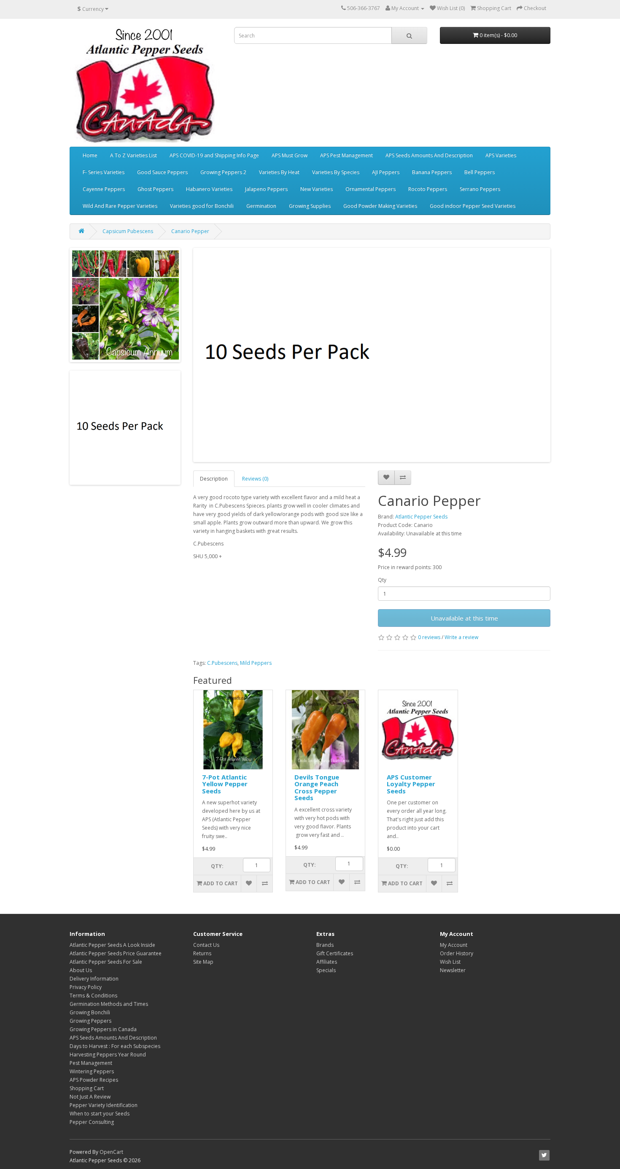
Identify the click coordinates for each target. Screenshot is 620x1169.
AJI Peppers (385, 172)
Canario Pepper (190, 231)
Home (90, 155)
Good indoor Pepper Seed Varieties (472, 206)
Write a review (461, 637)
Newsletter (453, 970)
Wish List (450, 961)
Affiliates (326, 961)
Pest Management (91, 1063)
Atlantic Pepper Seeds (421, 516)
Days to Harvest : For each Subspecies (115, 1046)
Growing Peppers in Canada (103, 1029)
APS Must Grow (289, 155)
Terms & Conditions (93, 995)
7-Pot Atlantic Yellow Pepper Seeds (225, 784)
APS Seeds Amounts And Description (429, 155)
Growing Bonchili (90, 1012)
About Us (81, 970)
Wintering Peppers (92, 1071)
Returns (202, 953)
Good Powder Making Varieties (380, 206)
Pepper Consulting (92, 1122)
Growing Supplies (310, 206)
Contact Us (206, 945)
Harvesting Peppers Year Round (108, 1054)
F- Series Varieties (103, 172)
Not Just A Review (90, 1096)
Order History (456, 953)
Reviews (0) (255, 478)
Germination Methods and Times (109, 1004)
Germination (261, 206)
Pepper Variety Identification (103, 1105)
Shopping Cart (87, 1088)
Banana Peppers (432, 172)
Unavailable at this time (464, 618)
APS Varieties (500, 155)
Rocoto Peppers (427, 189)
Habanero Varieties (209, 189)
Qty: (217, 866)
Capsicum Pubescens (127, 231)
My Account (453, 945)
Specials (326, 970)
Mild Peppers (256, 662)
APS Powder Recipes (94, 1079)
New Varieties (316, 189)
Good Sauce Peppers (162, 172)
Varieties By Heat (279, 172)
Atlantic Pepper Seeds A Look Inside (112, 945)
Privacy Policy (86, 987)
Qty (382, 579)
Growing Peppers (90, 1020)
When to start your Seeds (99, 1113)
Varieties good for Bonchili (202, 206)
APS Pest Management (346, 155)
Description (214, 478)
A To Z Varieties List (133, 155)
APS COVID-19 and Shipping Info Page (214, 155)
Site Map (203, 961)
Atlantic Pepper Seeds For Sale (106, 961)
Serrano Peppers (480, 189)
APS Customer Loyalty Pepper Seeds (411, 784)
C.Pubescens (222, 662)
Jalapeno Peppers (266, 189)
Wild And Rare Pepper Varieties (120, 206)
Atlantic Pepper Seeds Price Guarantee (116, 953)
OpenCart (111, 1152)
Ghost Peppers (155, 189)
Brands (325, 945)
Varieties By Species (335, 172)
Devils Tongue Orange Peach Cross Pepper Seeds (316, 787)
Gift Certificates (334, 953)
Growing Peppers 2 (223, 172)
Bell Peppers (479, 172)
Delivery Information (94, 978)
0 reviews (429, 637)
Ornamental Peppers (370, 189)
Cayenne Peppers (104, 189)
